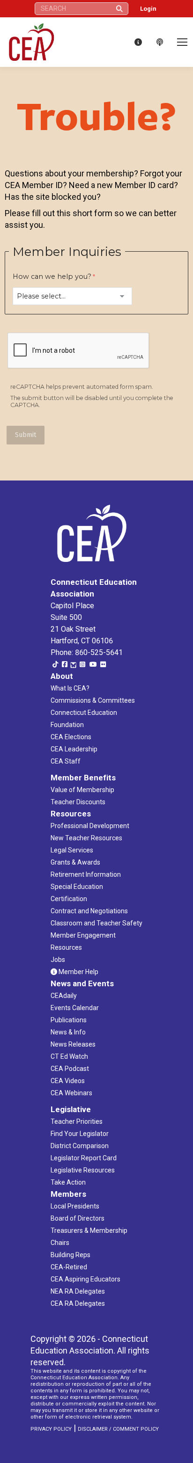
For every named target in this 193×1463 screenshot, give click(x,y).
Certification (69, 899)
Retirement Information (86, 874)
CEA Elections (71, 737)
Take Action (68, 1182)
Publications (69, 1020)
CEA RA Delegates (78, 1303)
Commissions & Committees (93, 700)
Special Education (77, 886)
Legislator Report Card (84, 1158)
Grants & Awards (75, 862)
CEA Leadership (74, 749)
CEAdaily (64, 995)
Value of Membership (82, 789)
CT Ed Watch (69, 1056)
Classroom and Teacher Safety (96, 923)
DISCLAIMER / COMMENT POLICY (118, 1429)
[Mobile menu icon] (182, 42)
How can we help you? (52, 276)
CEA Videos (68, 1081)
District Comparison (80, 1146)
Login (148, 8)
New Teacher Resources (86, 838)
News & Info (68, 1032)
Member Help (77, 971)
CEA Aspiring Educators (85, 1279)
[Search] (119, 8)
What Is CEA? (70, 688)
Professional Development (90, 826)
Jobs (58, 959)
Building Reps (70, 1255)
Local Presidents (75, 1206)
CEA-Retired (69, 1267)
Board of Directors (77, 1218)
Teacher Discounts (78, 802)
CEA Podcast (70, 1068)
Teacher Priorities (77, 1121)
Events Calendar (75, 1008)
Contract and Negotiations (89, 911)
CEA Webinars (71, 1093)
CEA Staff (66, 761)
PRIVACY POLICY (51, 1429)
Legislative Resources (83, 1170)
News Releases (73, 1044)
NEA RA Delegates (78, 1291)
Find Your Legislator (80, 1133)
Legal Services (72, 850)
